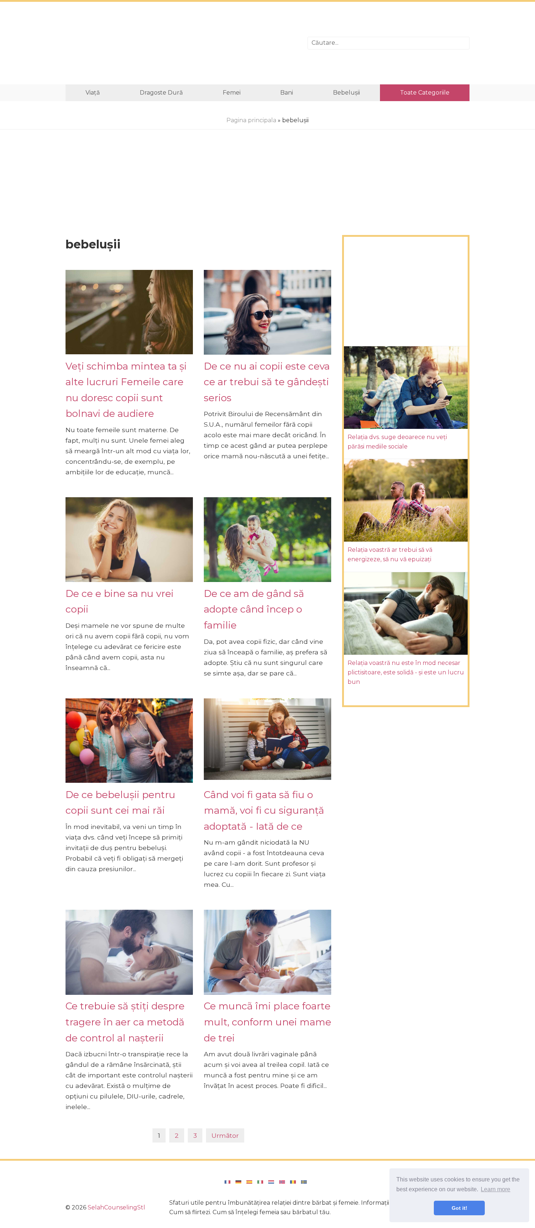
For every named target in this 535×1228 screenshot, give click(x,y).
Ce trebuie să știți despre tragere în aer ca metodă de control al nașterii (125, 1022)
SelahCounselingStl (116, 1207)
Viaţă (93, 92)
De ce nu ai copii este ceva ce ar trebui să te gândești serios (267, 382)
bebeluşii (346, 92)
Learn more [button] (495, 1189)
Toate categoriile (424, 92)
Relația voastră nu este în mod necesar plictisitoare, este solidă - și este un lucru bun (406, 672)
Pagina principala (251, 120)
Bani (286, 92)
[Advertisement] (181, 43)
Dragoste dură (161, 92)
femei (232, 92)
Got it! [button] (459, 1208)
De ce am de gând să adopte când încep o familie (254, 609)
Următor (225, 1135)
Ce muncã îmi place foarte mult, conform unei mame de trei (267, 1022)
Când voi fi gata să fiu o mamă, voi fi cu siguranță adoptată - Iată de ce (264, 810)
